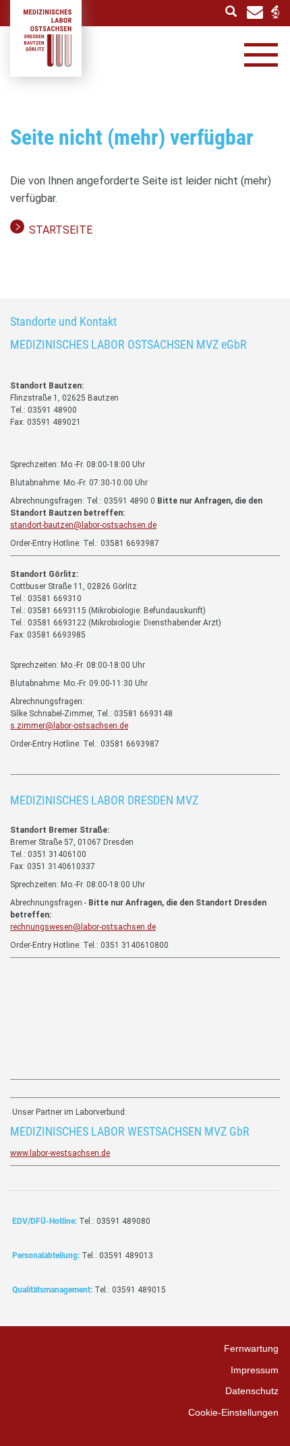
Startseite (60, 229)
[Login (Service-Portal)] (275, 12)
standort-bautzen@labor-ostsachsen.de (83, 525)
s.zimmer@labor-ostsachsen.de (69, 725)
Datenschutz (252, 1390)
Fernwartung (251, 1348)
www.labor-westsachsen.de (60, 1153)
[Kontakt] (255, 11)
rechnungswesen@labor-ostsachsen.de (83, 927)
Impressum (255, 1370)
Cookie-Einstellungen (233, 1412)
